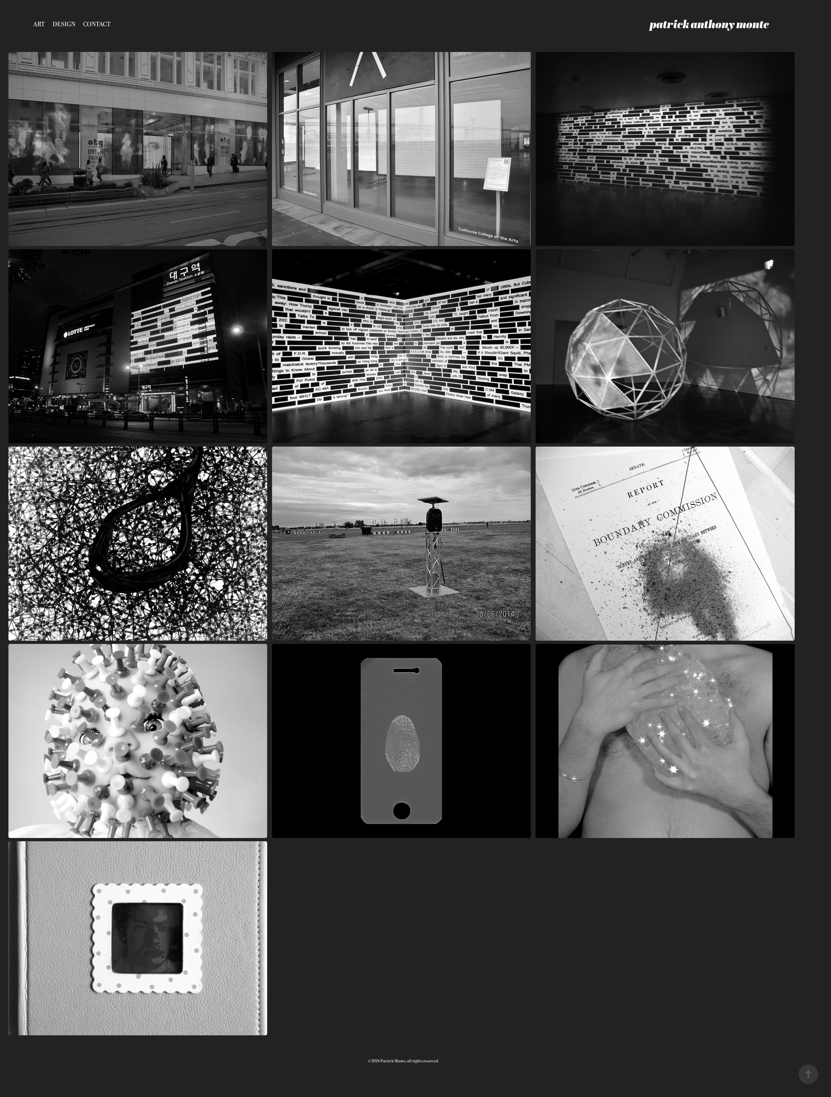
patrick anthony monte (709, 24)
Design (64, 24)
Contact (97, 24)
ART (39, 24)
